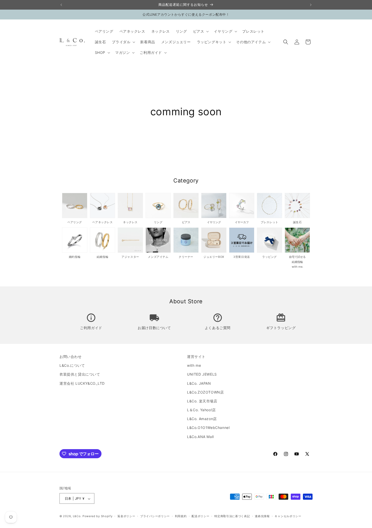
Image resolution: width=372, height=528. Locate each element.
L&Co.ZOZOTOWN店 (205, 392)
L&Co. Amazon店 (202, 419)
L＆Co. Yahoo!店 (201, 410)
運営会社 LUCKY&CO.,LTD (82, 383)
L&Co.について (72, 365)
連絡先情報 (262, 516)
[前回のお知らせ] (61, 5)
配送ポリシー (200, 516)
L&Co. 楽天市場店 (202, 401)
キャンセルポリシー (288, 516)
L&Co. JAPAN (199, 383)
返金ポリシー (126, 516)
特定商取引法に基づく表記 (232, 516)
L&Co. (77, 516)
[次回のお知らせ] (310, 5)
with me (194, 365)
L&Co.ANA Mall (200, 436)
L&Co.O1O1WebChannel (208, 428)
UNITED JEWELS (202, 374)
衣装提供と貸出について (79, 374)
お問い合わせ (70, 356)
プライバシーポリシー (155, 516)
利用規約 (181, 516)
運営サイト (196, 356)
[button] (200, 31)
